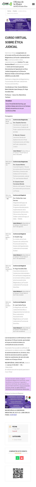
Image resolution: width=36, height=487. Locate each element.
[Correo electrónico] (22, 458)
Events (15, 11)
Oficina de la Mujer (18, 3)
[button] (33, 4)
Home (9, 11)
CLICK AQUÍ (13, 415)
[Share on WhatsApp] (17, 458)
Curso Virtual (17, 439)
